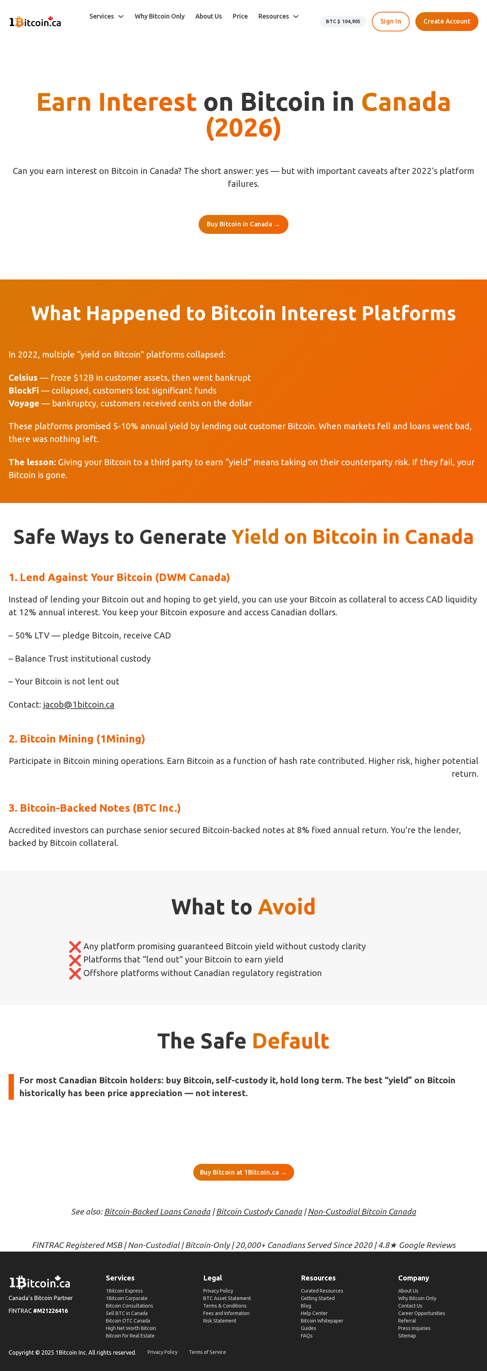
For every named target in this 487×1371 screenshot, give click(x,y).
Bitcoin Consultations (129, 1306)
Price (240, 16)
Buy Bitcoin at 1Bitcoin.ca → (243, 1172)
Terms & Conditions (225, 1306)
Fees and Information (226, 1313)
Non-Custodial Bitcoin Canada (362, 1211)
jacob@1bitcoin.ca (78, 704)
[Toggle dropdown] (121, 16)
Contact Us (410, 1306)
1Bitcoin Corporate (127, 1298)
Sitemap (407, 1336)
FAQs (307, 1336)
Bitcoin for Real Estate (130, 1336)
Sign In (390, 21)
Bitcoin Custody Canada (259, 1211)
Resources (273, 16)
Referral (407, 1321)
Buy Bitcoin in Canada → (244, 224)
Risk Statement (219, 1321)
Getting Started (318, 1298)
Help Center (314, 1313)
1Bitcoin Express (124, 1291)
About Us (208, 16)
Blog (306, 1306)
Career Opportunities (421, 1313)
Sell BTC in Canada (127, 1313)
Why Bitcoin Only (160, 16)
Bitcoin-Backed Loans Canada (157, 1211)
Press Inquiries (414, 1328)
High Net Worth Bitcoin (131, 1328)
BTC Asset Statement (227, 1298)
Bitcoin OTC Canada (128, 1321)
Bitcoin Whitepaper (322, 1321)
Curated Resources (322, 1291)
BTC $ (343, 21)
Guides (308, 1328)
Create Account (447, 21)
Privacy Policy (218, 1291)
